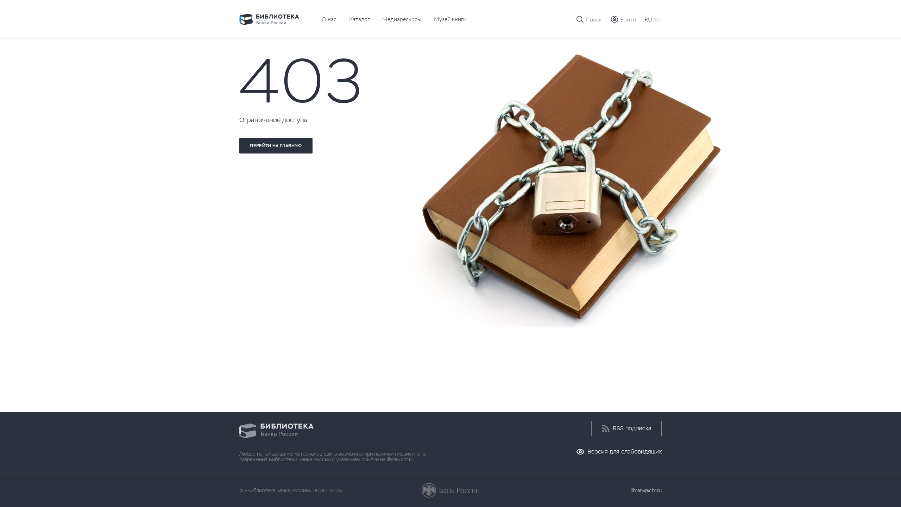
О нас (329, 18)
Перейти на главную (276, 146)
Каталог (359, 18)
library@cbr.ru (646, 490)
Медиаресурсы (401, 18)
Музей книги (450, 18)
